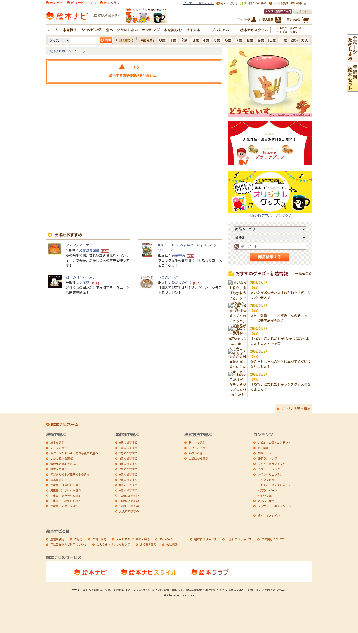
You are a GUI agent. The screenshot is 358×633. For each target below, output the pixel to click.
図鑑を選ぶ (57, 479)
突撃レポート (268, 490)
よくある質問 (148, 544)
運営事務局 (57, 539)
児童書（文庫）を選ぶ (64, 506)
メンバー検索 (266, 500)
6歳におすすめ (128, 474)
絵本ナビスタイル (269, 515)
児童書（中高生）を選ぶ (65, 500)
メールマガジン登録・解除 (133, 539)
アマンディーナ (77, 245)
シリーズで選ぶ (198, 447)
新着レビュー (266, 453)
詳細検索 (126, 40)
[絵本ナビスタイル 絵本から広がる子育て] (81, 2)
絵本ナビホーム (60, 51)
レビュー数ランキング (272, 463)
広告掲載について (273, 539)
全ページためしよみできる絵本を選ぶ (74, 453)
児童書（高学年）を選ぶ (65, 495)
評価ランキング (267, 458)
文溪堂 (84, 282)
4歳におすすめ (128, 463)
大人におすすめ (129, 511)
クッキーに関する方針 (198, 2)
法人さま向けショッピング (113, 544)
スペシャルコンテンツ (272, 474)
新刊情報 (263, 447)
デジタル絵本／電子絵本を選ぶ (70, 474)
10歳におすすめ (129, 495)
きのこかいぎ (168, 277)
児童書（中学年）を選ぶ (65, 490)
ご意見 (78, 539)
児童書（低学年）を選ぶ (65, 485)
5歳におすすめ (128, 469)
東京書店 (178, 255)
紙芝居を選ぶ (58, 469)
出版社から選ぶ (198, 458)
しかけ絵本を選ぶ (61, 458)
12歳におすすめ (129, 506)
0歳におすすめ (128, 442)
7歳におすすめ (128, 479)
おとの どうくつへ (80, 277)
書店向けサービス (205, 539)
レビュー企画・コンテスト (274, 442)
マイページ (166, 539)
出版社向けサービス (239, 539)
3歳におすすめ (128, 458)
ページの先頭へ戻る (295, 408)
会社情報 (172, 544)
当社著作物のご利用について (68, 544)
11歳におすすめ (129, 500)
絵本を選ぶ (57, 442)
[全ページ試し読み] (352, 60)
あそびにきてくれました (275, 485)
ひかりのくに (181, 282)
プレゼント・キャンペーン (274, 506)
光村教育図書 (89, 250)
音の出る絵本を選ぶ (63, 463)
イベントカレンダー (270, 469)
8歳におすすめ (128, 485)
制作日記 (266, 495)
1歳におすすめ (128, 447)
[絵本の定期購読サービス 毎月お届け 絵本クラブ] (109, 2)
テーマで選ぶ (197, 442)
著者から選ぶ (197, 453)
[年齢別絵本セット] (352, 89)
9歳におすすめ (128, 490)
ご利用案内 (99, 539)
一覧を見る (303, 273)
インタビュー (268, 479)
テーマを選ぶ (58, 447)
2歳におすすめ (128, 453)
